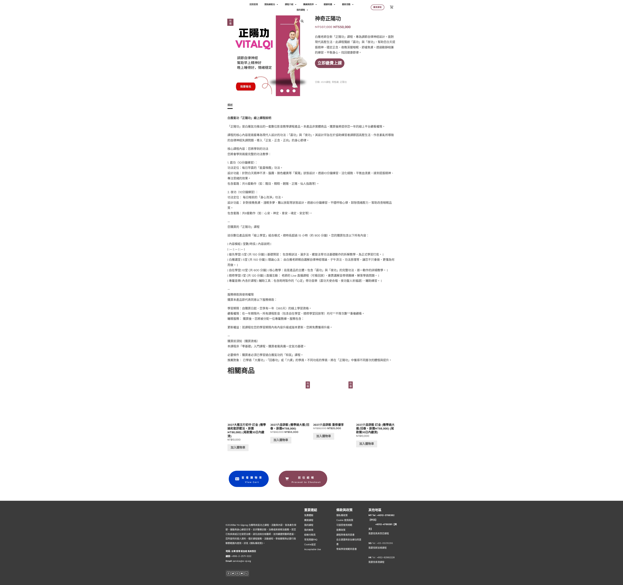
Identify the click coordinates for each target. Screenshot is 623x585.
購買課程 (308, 520)
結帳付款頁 (310, 534)
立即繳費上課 (330, 63)
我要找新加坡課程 (377, 547)
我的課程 (308, 524)
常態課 (335, 82)
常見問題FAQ (310, 539)
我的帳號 (308, 529)
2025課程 (325, 82)
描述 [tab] (230, 104)
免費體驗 (308, 515)
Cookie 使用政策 (344, 520)
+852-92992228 (386, 557)
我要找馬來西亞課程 (378, 533)
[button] (302, 21)
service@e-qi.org (242, 561)
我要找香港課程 (376, 561)
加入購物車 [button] (238, 447)
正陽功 (343, 82)
